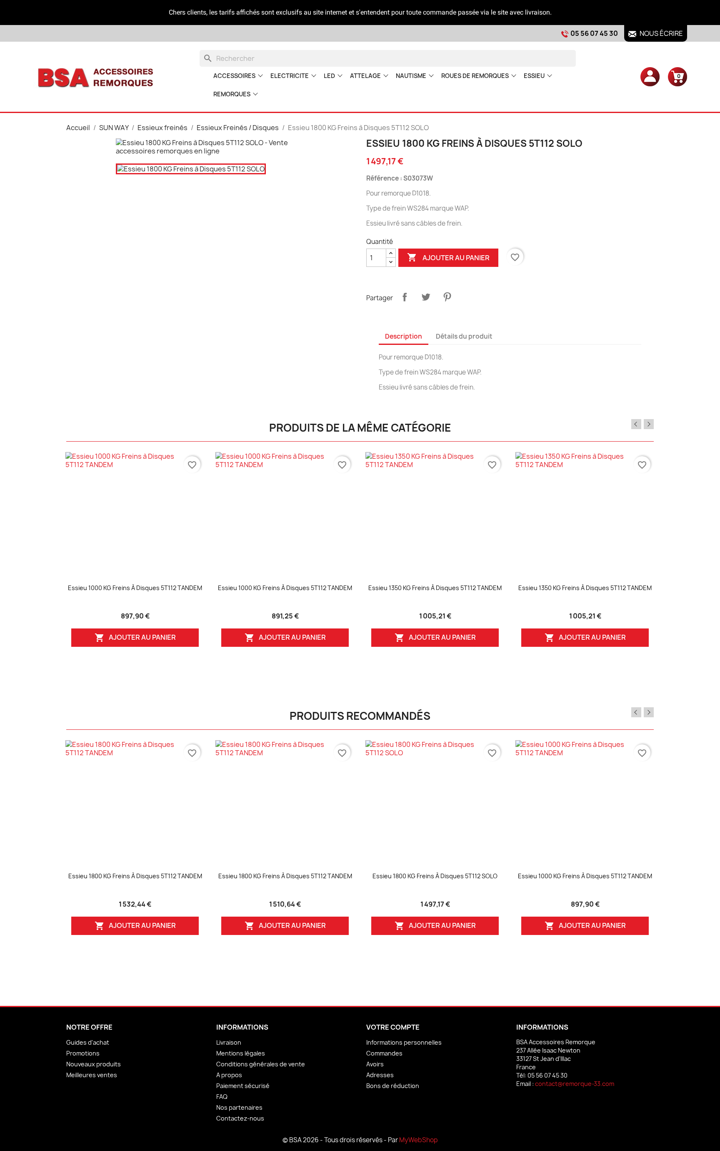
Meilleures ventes (91, 1075)
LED (329, 76)
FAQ (222, 1097)
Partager (404, 297)
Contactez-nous (240, 1118)
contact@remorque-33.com (574, 1084)
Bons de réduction (392, 1086)
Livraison (228, 1042)
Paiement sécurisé (243, 1086)
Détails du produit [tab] (464, 336)
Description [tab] (403, 336)
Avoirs (375, 1064)
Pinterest (447, 297)
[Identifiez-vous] (650, 76)
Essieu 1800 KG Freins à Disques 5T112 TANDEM (135, 876)
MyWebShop (418, 1140)
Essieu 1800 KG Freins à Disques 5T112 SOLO (435, 876)
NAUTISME (411, 76)
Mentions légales (240, 1053)
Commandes (384, 1053)
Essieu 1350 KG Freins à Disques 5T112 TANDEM (435, 588)
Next (649, 424)
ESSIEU (534, 76)
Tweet (426, 297)
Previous (636, 424)
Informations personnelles (404, 1042)
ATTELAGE (365, 76)
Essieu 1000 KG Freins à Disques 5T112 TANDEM (135, 588)
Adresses (380, 1075)
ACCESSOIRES (234, 76)
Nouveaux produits (93, 1064)
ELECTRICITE (289, 76)
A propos (229, 1075)
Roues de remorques (475, 76)
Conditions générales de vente (260, 1064)
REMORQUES (231, 94)
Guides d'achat (87, 1042)
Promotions (83, 1053)
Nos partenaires (239, 1107)
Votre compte (393, 1027)
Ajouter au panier (448, 257)
